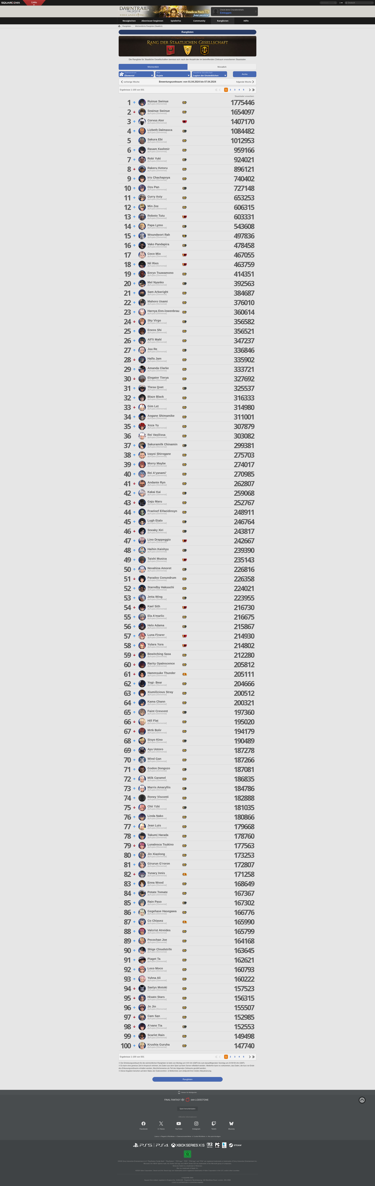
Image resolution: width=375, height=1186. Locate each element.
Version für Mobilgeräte (189, 1092)
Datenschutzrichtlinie (184, 1136)
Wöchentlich (153, 67)
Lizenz (157, 1136)
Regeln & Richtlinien (168, 1136)
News (162, 1129)
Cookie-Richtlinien (200, 1136)
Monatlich (222, 67)
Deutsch (351, 2)
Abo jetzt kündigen (214, 1136)
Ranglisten (126, 26)
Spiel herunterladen (187, 1109)
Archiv (245, 74)
